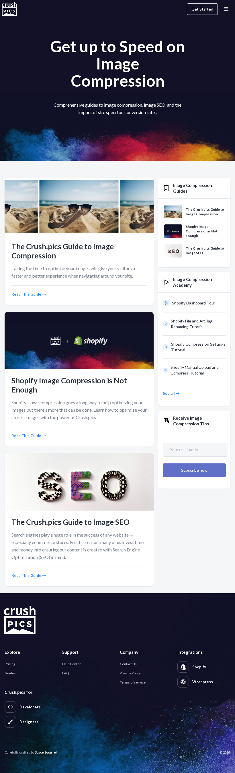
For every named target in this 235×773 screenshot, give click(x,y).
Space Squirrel (46, 752)
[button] (226, 9)
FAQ (65, 673)
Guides (10, 673)
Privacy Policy (130, 673)
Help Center (71, 664)
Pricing (10, 664)
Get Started (202, 9)
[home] (12, 9)
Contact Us (128, 664)
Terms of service (133, 682)
